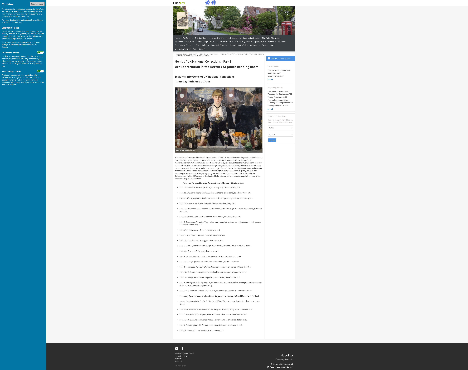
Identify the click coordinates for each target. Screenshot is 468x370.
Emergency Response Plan (185, 49)
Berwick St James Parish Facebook (182, 348)
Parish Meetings (232, 38)
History (281, 41)
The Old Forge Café (204, 41)
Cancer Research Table (238, 45)
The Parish (186, 38)
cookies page (17, 22)
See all (270, 79)
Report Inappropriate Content (281, 367)
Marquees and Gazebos (184, 41)
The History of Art (223, 41)
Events (264, 45)
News (272, 45)
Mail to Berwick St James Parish (177, 348)
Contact (202, 49)
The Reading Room (242, 41)
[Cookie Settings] (207, 2)
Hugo (179, 3)
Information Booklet (251, 38)
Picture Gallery (201, 45)
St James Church (216, 38)
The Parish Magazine (270, 38)
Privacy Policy (180, 366)
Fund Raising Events (183, 45)
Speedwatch (259, 41)
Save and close (37, 4)
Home (177, 38)
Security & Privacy (218, 45)
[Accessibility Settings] (213, 2)
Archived (253, 45)
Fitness (271, 41)
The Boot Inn (200, 38)
